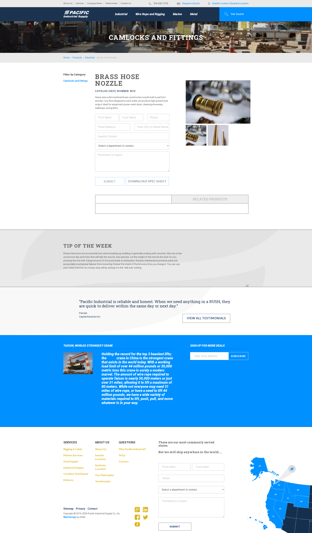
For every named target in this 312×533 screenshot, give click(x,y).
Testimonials (111, 3)
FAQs (122, 455)
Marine (177, 14)
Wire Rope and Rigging (150, 14)
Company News (94, 3)
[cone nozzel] (218, 135)
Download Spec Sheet (147, 181)
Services (80, 3)
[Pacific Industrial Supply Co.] (76, 14)
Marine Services (73, 455)
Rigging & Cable (72, 449)
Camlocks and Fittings (75, 81)
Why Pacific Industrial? (132, 449)
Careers (124, 461)
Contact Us (126, 3)
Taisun (111, 358)
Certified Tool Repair (75, 473)
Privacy (80, 508)
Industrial (121, 14)
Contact (92, 508)
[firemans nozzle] (196, 135)
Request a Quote (191, 3)
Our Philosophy (104, 475)
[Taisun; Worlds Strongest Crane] (78, 363)
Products (77, 57)
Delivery (68, 479)
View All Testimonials (206, 318)
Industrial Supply (73, 467)
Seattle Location (220, 3)
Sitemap (68, 508)
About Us (67, 3)
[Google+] (138, 510)
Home (66, 57)
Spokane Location (239, 3)
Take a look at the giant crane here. (124, 411)
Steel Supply (70, 461)
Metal (193, 14)
